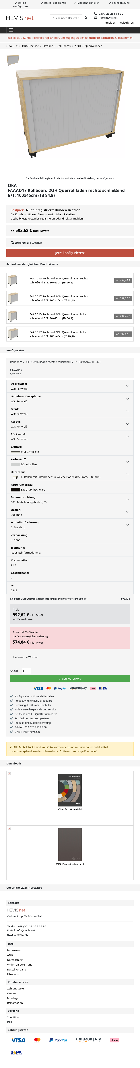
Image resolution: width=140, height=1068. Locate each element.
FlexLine (48, 46)
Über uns (13, 974)
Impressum (14, 950)
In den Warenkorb (70, 678)
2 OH (77, 46)
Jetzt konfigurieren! (70, 253)
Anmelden (109, 22)
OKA (9, 46)
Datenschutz (15, 960)
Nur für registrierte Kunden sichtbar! (53, 210)
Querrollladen (93, 46)
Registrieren (126, 22)
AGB (10, 955)
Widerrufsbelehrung (19, 964)
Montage (12, 998)
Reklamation (15, 1003)
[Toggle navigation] (11, 30)
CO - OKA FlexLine (27, 46)
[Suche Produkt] (86, 17)
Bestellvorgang (16, 969)
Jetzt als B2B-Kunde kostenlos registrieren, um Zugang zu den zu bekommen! (70, 37)
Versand (12, 993)
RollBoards (64, 46)
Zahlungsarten (16, 988)
